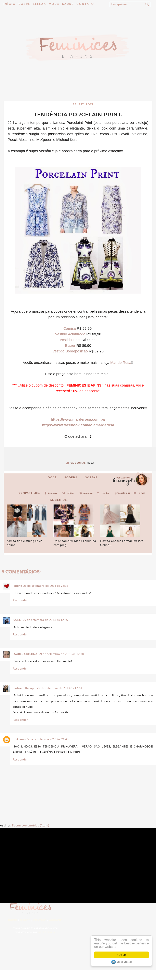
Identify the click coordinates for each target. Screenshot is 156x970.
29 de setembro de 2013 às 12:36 (45, 620)
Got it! (121, 954)
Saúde (68, 4)
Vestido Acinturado (70, 334)
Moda (54, 4)
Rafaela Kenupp (24, 688)
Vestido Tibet (70, 340)
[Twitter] (69, 494)
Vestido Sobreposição (70, 351)
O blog (25, 920)
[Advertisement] (78, 90)
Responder (20, 600)
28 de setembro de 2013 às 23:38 (45, 585)
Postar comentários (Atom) (30, 825)
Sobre (24, 4)
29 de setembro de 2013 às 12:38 (61, 654)
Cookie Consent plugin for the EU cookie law (121, 962)
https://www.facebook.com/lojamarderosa (78, 425)
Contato (85, 4)
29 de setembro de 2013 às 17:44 (59, 688)
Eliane (17, 585)
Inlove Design (46, 932)
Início (9, 4)
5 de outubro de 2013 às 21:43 (47, 739)
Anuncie (55, 920)
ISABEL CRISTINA (25, 654)
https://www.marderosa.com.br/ (78, 419)
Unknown (19, 739)
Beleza (39, 4)
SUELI (17, 620)
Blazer (70, 345)
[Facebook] (51, 494)
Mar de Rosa (120, 363)
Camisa (69, 328)
